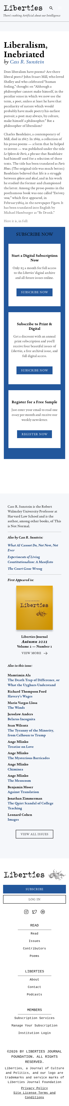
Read (34, 933)
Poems (34, 956)
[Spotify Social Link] (43, 912)
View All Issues (34, 834)
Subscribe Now (34, 292)
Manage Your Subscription (35, 1025)
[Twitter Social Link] (34, 912)
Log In (35, 899)
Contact (34, 987)
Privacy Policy (34, 1088)
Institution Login (34, 1033)
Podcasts (34, 994)
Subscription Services (34, 1018)
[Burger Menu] (59, 8)
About (34, 979)
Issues (34, 941)
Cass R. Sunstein (27, 61)
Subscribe (34, 889)
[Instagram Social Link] (26, 912)
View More (31, 653)
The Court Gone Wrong (25, 569)
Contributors (34, 948)
